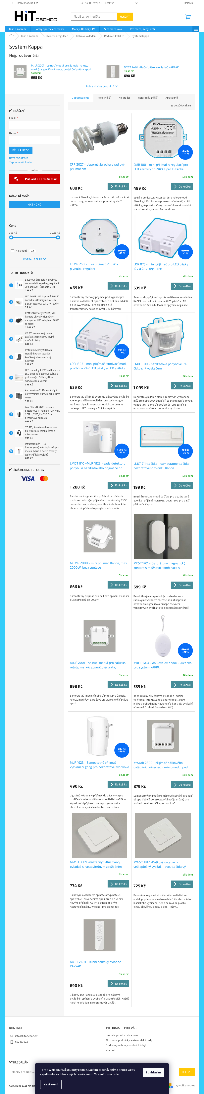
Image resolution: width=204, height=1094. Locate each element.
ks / (34, 204)
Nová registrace (18, 158)
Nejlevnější (104, 98)
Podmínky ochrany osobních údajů (126, 1045)
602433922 (21, 1042)
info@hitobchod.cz (26, 1036)
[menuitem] (17, 29)
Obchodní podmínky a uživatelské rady (129, 1040)
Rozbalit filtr (32, 259)
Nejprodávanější (147, 98)
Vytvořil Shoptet (185, 1086)
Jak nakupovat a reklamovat (98, 3)
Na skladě (25, 251)
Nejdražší (124, 98)
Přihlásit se (20, 150)
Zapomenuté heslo (20, 163)
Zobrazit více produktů (100, 86)
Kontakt (110, 1050)
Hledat (125, 16)
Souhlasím (153, 1072)
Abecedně (172, 98)
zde (116, 1074)
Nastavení (50, 1084)
